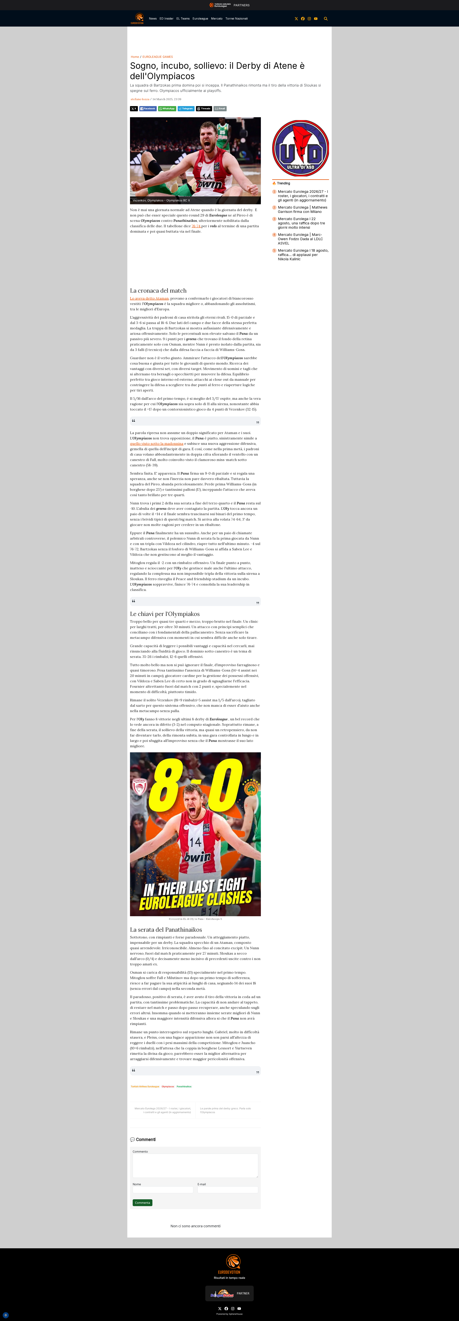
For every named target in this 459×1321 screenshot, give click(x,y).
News (153, 18)
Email (222, 108)
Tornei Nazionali (236, 18)
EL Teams (183, 18)
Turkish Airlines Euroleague (145, 1086)
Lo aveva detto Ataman (149, 298)
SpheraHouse (236, 1314)
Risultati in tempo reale (229, 1278)
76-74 (196, 226)
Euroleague (200, 18)
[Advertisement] (229, 40)
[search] (326, 18)
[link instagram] (309, 18)
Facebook (149, 108)
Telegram (187, 108)
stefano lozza (140, 99)
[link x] (296, 18)
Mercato (217, 18)
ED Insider (167, 18)
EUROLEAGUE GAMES (158, 57)
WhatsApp (168, 108)
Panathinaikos (184, 1086)
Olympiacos (168, 1086)
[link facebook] (303, 18)
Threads (205, 108)
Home (135, 57)
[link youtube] (316, 18)
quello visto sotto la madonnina (156, 443)
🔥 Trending (281, 183)
